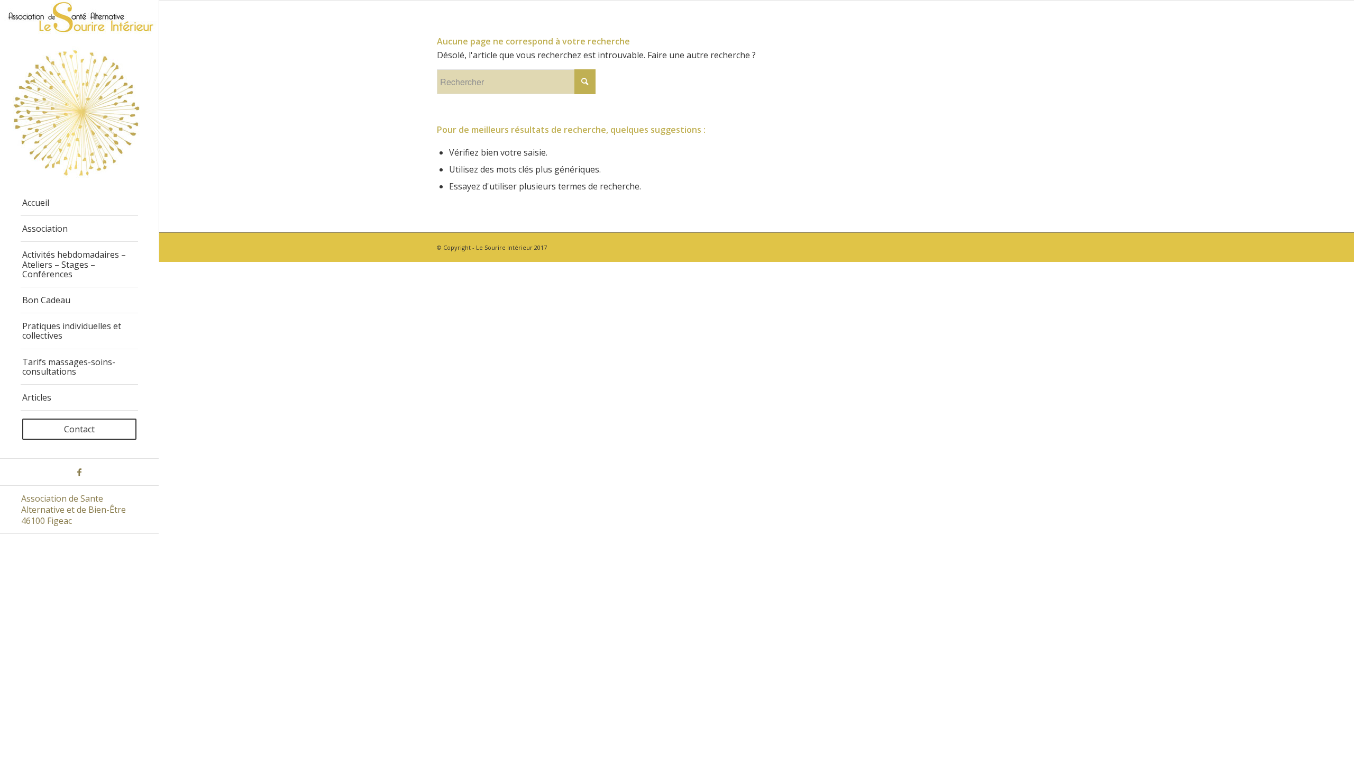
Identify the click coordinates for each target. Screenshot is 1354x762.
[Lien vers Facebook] (79, 472)
